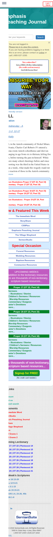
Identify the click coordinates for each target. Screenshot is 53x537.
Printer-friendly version (12, 112)
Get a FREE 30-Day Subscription (29, 65)
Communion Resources (25, 265)
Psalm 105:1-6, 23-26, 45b (14, 494)
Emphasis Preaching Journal (25, 230)
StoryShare (25, 221)
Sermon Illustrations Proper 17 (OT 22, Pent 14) (25, 182)
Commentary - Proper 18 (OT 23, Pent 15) (22, 194)
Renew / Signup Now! (26, 105)
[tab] (26, 183)
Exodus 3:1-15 (9, 486)
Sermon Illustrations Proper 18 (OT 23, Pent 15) (25, 191)
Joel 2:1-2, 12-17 (11, 131)
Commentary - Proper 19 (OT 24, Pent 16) (22, 205)
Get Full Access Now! (29, 70)
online (41, 52)
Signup (48, 5)
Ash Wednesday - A (12, 126)
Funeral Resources (25, 251)
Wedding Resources (25, 256)
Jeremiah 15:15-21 (11, 490)
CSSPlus (25, 225)
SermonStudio (25, 240)
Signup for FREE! (26, 373)
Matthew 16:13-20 (10, 479)
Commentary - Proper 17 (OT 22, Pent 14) (22, 185)
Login (47, 3)
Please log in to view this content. (24, 47)
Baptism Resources (25, 260)
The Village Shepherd (25, 235)
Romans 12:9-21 (10, 483)
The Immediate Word (25, 216)
